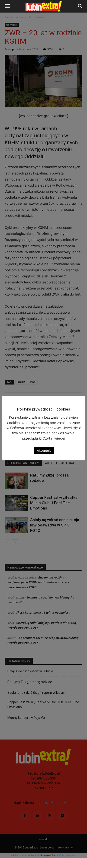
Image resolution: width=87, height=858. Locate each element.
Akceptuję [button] (44, 450)
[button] (7, 6)
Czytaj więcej (53, 438)
